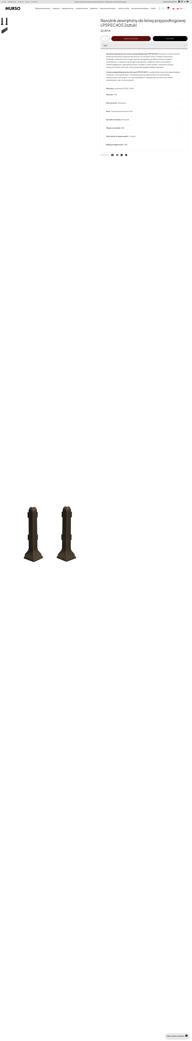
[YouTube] (187, 1)
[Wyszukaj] (163, 8)
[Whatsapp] (121, 155)
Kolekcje (56, 8)
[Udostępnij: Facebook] (112, 155)
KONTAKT (34, 2)
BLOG (27, 2)
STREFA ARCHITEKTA (170, 2)
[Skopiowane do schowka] (126, 155)
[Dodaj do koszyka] (131, 38)
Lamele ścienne (82, 8)
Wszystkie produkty (43, 8)
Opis (105, 45)
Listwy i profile (123, 8)
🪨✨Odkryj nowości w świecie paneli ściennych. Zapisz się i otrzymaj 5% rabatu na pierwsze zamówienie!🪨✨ (96, 2)
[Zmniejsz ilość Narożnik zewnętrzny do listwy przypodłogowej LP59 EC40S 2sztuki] (102, 38)
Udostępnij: (105, 155)
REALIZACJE (12, 2)
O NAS (4, 2)
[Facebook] (179, 1)
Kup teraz (170, 38)
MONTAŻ (21, 2)
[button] (179, 8)
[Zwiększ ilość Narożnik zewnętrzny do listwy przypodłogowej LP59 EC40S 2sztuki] (107, 38)
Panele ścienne (67, 8)
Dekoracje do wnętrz (108, 8)
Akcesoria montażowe (139, 8)
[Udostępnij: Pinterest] (117, 155)
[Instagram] (182, 1)
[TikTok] (184, 1)
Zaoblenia (94, 8)
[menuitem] (43, 8)
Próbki (153, 8)
